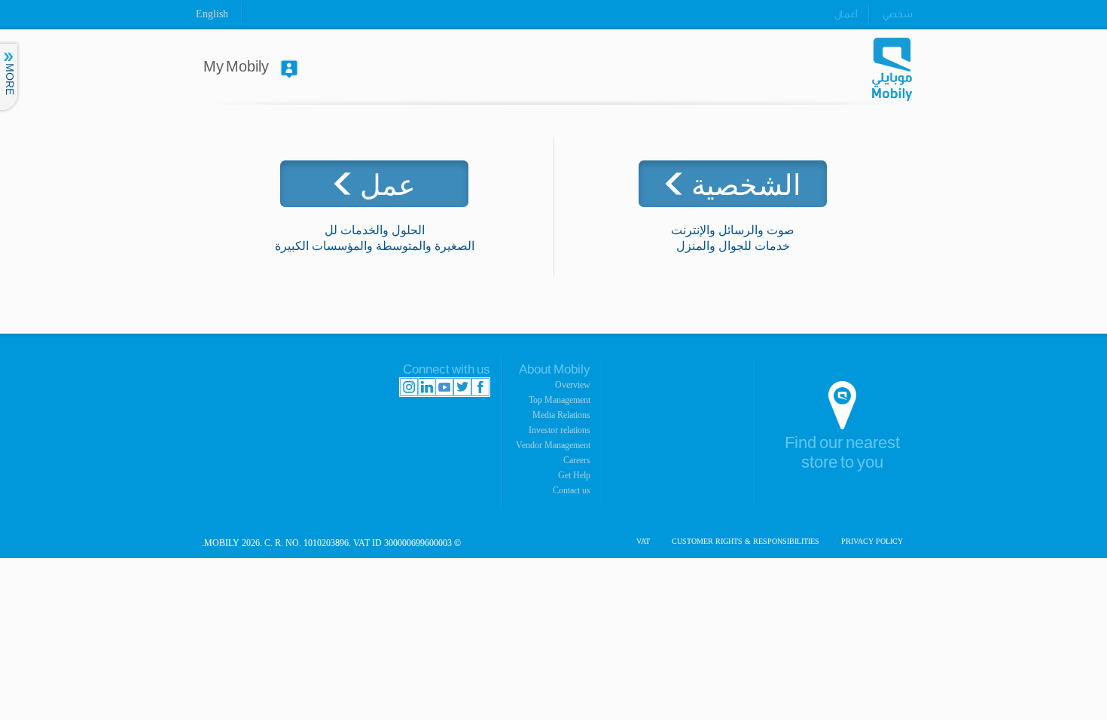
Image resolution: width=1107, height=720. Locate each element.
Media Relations (561, 415)
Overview (572, 385)
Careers (576, 460)
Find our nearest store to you (842, 453)
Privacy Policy (872, 541)
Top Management (559, 400)
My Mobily (236, 67)
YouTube (444, 387)
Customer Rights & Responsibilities (745, 541)
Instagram (409, 387)
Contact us (571, 490)
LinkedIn (426, 387)
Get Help (574, 475)
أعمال (845, 14)
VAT (643, 541)
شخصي (897, 14)
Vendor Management (553, 445)
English (212, 14)
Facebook (480, 387)
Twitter (462, 387)
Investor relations (559, 430)
